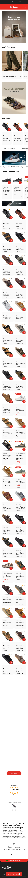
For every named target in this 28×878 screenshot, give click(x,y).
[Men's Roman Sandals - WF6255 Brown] (18, 127)
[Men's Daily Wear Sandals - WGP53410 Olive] (20, 352)
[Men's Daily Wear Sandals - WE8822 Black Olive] (8, 446)
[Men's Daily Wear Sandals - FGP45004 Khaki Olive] (8, 613)
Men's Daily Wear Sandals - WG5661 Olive (20, 601)
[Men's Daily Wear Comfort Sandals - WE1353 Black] (20, 751)
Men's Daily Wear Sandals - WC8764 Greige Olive (20, 340)
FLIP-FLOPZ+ (6, 453)
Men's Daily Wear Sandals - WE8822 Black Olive (7, 457)
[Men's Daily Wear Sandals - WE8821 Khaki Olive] (8, 705)
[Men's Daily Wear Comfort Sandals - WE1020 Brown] (20, 283)
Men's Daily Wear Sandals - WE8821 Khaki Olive (7, 716)
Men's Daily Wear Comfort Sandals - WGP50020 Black (20, 530)
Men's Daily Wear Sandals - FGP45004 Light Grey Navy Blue (20, 507)
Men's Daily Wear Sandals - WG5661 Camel (20, 670)
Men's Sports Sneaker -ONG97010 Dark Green (20, 483)
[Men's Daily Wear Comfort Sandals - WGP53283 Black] (8, 375)
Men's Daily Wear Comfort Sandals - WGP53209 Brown (20, 716)
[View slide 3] (15, 854)
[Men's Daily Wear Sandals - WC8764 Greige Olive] (20, 329)
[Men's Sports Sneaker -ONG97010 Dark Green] (20, 472)
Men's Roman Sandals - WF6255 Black (6, 137)
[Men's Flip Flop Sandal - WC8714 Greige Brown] (8, 283)
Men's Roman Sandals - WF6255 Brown (17, 137)
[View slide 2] (13, 854)
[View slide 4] (17, 854)
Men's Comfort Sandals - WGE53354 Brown (7, 739)
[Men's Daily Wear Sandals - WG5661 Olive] (20, 590)
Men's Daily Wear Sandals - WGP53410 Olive (20, 363)
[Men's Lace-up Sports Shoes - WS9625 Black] (7, 180)
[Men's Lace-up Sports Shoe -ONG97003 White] (20, 398)
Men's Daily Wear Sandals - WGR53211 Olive (20, 576)
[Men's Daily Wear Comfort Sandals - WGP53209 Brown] (20, 705)
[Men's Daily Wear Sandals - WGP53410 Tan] (20, 423)
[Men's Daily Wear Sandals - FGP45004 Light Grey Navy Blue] (20, 496)
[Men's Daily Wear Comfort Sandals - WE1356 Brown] (8, 260)
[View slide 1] (11, 854)
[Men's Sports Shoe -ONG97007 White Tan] (8, 565)
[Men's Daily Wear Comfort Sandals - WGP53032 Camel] (20, 613)
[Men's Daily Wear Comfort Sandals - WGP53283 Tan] (8, 398)
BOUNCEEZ (18, 244)
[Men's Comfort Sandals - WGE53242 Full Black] (8, 682)
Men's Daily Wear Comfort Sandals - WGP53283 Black (7, 386)
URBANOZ (5, 244)
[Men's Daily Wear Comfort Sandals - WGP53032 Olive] (20, 375)
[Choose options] (9, 129)
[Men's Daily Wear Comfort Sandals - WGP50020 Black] (20, 519)
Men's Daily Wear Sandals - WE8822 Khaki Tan (7, 483)
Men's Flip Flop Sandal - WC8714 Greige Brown (7, 294)
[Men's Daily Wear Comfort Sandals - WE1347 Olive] (20, 260)
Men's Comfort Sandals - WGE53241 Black (7, 363)
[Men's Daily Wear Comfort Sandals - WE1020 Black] (20, 542)
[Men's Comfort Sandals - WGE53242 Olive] (8, 636)
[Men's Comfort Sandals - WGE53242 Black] (8, 329)
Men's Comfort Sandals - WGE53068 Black (7, 248)
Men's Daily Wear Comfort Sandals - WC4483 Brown (20, 647)
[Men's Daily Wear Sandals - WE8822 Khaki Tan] (8, 472)
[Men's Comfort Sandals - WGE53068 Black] (8, 237)
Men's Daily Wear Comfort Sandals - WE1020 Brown (20, 294)
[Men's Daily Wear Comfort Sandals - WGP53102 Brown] (8, 590)
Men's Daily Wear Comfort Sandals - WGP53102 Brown (7, 601)
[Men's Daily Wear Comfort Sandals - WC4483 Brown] (20, 636)
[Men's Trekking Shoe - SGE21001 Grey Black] (18, 180)
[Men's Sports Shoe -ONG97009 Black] (20, 728)
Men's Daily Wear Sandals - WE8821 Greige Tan (20, 317)
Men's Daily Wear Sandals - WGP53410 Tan (20, 434)
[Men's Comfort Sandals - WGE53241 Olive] (8, 423)
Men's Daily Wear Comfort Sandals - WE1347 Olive (20, 271)
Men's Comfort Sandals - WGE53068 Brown (7, 507)
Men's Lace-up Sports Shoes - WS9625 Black (6, 192)
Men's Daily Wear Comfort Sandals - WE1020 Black (20, 553)
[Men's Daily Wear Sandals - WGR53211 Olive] (20, 565)
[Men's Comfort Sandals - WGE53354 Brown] (8, 728)
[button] (13, 810)
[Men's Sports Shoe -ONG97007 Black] (8, 751)
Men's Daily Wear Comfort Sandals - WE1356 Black (20, 693)
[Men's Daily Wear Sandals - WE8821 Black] (8, 659)
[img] (14, 787)
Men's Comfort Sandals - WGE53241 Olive (7, 434)
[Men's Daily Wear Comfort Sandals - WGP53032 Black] (20, 237)
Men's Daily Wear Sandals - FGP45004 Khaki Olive (7, 624)
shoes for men (19, 827)
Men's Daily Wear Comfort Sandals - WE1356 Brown (7, 271)
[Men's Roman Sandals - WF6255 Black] (7, 127)
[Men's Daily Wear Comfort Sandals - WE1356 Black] (20, 682)
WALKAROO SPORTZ (20, 406)
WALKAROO (5, 133)
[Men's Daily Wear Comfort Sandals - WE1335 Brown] (8, 519)
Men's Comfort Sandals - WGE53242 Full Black (7, 693)
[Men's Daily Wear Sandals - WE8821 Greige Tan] (20, 306)
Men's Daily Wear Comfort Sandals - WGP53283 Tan (7, 409)
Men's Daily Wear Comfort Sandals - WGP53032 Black (20, 248)
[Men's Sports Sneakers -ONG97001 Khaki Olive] (20, 446)
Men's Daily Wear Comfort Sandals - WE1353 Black (20, 762)
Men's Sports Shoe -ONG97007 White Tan (7, 576)
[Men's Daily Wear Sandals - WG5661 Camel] (20, 659)
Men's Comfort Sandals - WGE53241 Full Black (7, 553)
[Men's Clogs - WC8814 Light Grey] (8, 306)
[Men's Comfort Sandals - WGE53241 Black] (8, 352)
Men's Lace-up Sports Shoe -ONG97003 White (20, 409)
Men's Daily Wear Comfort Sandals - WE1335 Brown (7, 530)
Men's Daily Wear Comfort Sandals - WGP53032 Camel (20, 624)
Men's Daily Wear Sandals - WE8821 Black (7, 670)
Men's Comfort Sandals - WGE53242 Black (7, 340)
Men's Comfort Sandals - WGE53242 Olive (7, 647)
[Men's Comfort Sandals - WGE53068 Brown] (8, 496)
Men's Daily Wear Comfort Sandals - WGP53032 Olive (20, 386)
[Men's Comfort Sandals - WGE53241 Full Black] (8, 542)
